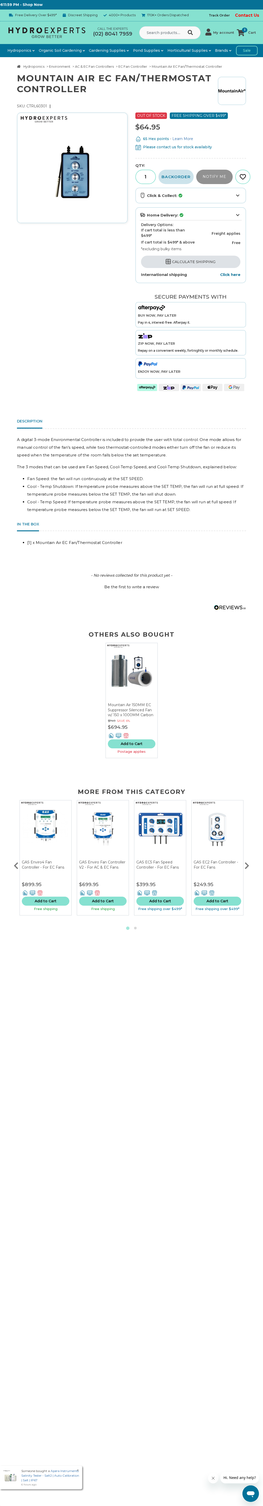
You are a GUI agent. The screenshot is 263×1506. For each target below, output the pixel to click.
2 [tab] (135, 928)
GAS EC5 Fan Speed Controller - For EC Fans (157, 865)
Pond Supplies (147, 50)
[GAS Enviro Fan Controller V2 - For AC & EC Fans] (103, 830)
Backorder (176, 176)
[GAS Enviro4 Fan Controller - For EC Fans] (45, 830)
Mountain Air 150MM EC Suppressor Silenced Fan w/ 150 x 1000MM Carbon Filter (130, 712)
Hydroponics (19, 50)
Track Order (219, 15)
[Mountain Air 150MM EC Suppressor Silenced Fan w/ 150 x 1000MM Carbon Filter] (131, 673)
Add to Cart (132, 743)
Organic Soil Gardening (61, 50)
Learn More (182, 138)
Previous (15, 864)
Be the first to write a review (131, 586)
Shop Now (18, 4)
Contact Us (247, 15)
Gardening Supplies (108, 50)
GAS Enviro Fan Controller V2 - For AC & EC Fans (102, 865)
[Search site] (191, 32)
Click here (230, 274)
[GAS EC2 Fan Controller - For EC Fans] (217, 830)
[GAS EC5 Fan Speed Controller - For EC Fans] (160, 830)
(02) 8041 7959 (112, 34)
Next (247, 864)
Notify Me (214, 176)
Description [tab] (29, 421)
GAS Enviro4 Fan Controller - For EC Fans (43, 865)
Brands (222, 50)
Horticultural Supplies (188, 50)
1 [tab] (127, 928)
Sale (247, 50)
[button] (219, 33)
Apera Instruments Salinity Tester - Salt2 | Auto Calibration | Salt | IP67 (50, 1475)
